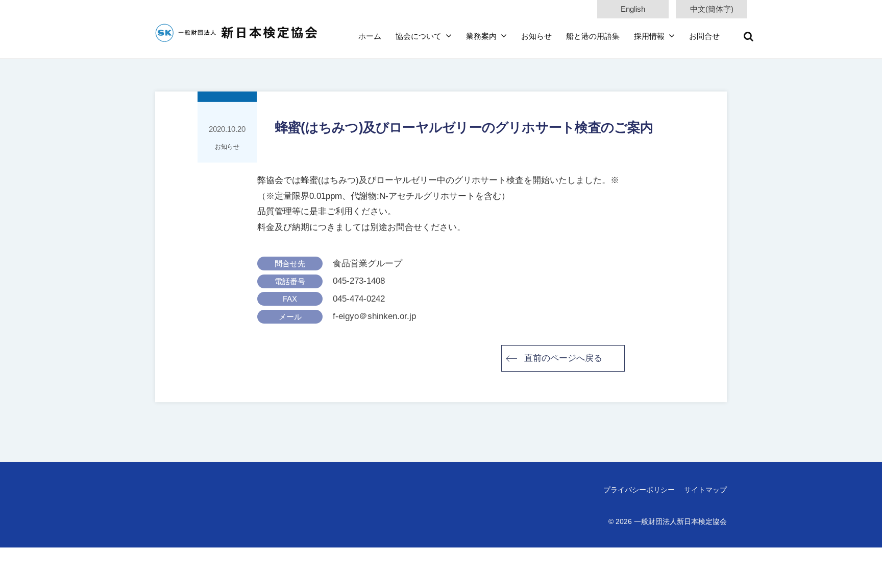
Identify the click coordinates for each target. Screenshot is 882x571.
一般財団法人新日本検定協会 (680, 521)
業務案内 (481, 36)
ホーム (369, 36)
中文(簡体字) (711, 9)
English (633, 9)
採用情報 (649, 36)
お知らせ (536, 36)
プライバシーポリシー (639, 490)
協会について (419, 36)
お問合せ (704, 36)
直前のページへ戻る (563, 358)
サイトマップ (705, 490)
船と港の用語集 (593, 36)
